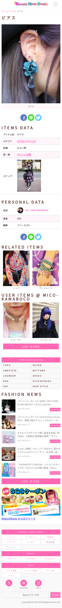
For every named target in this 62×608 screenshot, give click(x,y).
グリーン (21, 154)
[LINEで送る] (31, 117)
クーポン (31, 542)
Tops (6, 365)
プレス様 (50, 570)
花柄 (28, 154)
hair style (40, 386)
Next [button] (56, 270)
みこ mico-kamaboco (36, 210)
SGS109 (11, 558)
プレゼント (11, 547)
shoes (37, 375)
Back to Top (31, 595)
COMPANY (31, 558)
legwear (9, 375)
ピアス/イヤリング (26, 141)
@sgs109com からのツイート (19, 518)
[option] (31, 66)
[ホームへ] (31, 3)
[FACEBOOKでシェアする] (23, 117)
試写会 (50, 537)
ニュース (11, 537)
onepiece (10, 370)
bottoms (39, 370)
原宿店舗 (50, 542)
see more (31, 346)
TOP (55, 595)
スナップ (11, 542)
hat (5, 386)
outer (37, 365)
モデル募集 (11, 570)
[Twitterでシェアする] (38, 117)
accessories (42, 381)
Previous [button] (5, 270)
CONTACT (50, 558)
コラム (11, 575)
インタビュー (31, 537)
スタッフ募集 (31, 570)
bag (6, 381)
